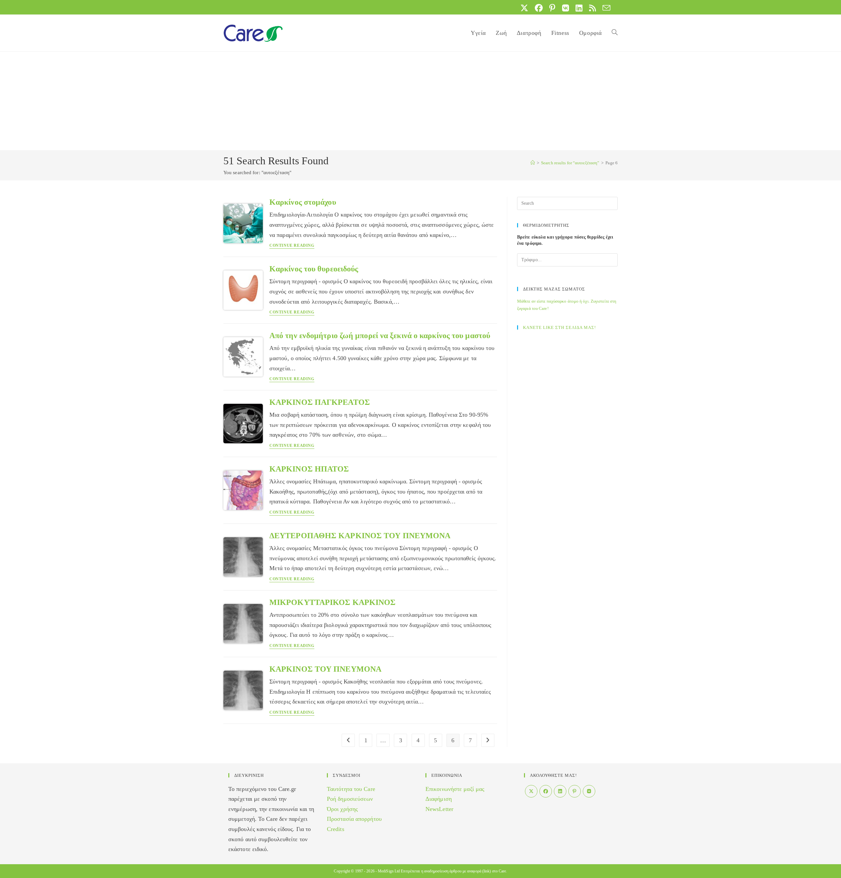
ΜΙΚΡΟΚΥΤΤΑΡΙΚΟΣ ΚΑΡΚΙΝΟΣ (332, 602)
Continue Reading (291, 245)
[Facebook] (545, 791)
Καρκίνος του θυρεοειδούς (313, 269)
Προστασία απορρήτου (354, 819)
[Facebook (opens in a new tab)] (539, 8)
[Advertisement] (420, 101)
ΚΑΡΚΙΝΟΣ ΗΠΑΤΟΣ (309, 469)
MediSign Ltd (389, 871)
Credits (335, 829)
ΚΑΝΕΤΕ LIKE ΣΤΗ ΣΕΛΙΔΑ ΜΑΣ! (559, 327)
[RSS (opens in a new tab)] (592, 8)
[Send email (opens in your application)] (604, 8)
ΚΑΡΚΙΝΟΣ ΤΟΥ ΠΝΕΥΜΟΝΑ (325, 669)
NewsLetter (439, 809)
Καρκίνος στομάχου (302, 202)
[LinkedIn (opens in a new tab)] (579, 8)
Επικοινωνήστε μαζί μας (454, 789)
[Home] (533, 162)
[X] (531, 791)
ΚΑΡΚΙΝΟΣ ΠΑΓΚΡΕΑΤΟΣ (319, 402)
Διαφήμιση (438, 799)
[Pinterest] (574, 791)
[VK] (589, 791)
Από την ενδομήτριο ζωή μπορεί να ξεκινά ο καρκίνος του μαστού (379, 335)
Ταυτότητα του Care (351, 789)
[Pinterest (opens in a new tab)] (552, 8)
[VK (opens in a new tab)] (565, 8)
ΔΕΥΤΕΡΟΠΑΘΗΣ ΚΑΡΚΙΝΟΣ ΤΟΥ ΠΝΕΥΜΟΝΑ (359, 535)
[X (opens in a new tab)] (524, 8)
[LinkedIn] (560, 791)
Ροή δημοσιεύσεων (350, 799)
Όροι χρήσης (342, 809)
